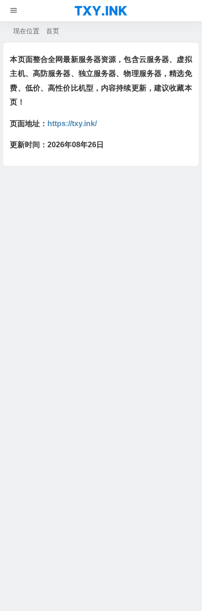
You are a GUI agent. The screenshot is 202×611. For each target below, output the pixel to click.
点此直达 (106, 297)
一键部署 (64, 185)
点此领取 (64, 237)
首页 (52, 31)
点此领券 (70, 270)
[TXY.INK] (101, 11)
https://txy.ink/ (72, 124)
